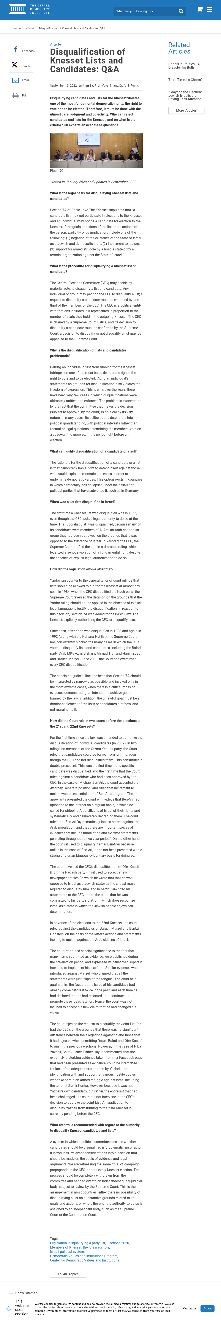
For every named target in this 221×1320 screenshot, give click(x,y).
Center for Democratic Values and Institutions (84, 1260)
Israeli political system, (67, 1252)
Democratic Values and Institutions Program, (84, 1256)
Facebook (28, 50)
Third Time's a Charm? (185, 80)
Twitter (27, 66)
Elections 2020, (119, 1243)
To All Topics (68, 1274)
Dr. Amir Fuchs (129, 85)
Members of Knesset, (66, 1247)
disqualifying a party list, (87, 1243)
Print (25, 95)
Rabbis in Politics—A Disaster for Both (184, 66)
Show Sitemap (26, 1293)
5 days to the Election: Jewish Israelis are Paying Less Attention (185, 95)
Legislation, (59, 1243)
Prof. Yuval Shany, (107, 85)
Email (25, 80)
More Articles (186, 110)
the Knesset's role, (97, 1247)
